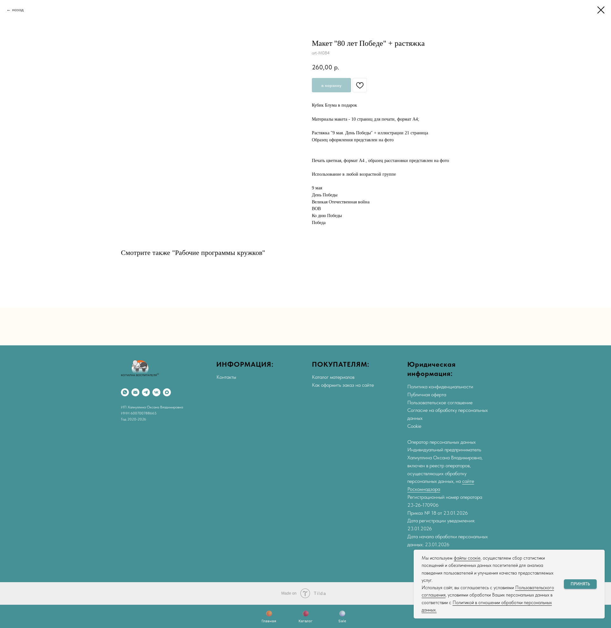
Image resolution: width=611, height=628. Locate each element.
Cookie (414, 426)
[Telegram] (146, 392)
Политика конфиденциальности (440, 387)
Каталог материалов (333, 377)
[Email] (135, 392)
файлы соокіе (467, 558)
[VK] (156, 392)
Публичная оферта (426, 395)
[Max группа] (167, 392)
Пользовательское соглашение (440, 402)
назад (18, 9)
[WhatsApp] (125, 392)
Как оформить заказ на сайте (343, 385)
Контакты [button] (226, 377)
